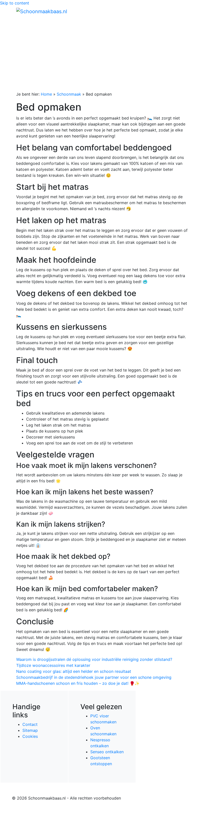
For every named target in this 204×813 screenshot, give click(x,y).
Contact (30, 724)
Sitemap (30, 730)
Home (46, 94)
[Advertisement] (102, 54)
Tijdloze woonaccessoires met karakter (53, 665)
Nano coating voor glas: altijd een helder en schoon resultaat (73, 671)
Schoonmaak (69, 94)
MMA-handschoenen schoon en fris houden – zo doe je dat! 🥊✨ (78, 683)
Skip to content (14, 2)
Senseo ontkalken (107, 751)
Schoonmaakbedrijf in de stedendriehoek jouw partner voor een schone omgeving (93, 677)
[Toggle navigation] (181, 11)
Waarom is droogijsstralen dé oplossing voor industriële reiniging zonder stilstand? (94, 659)
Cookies (30, 736)
